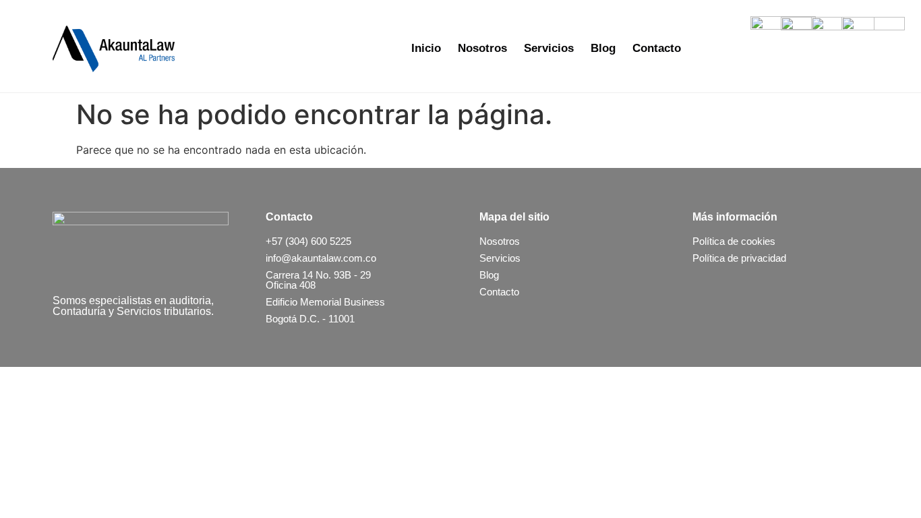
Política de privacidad (739, 258)
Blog (603, 48)
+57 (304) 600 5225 (308, 241)
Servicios (549, 48)
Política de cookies (733, 241)
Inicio (426, 48)
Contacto (656, 48)
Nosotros (482, 48)
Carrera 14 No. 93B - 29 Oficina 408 (318, 280)
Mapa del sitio (514, 217)
